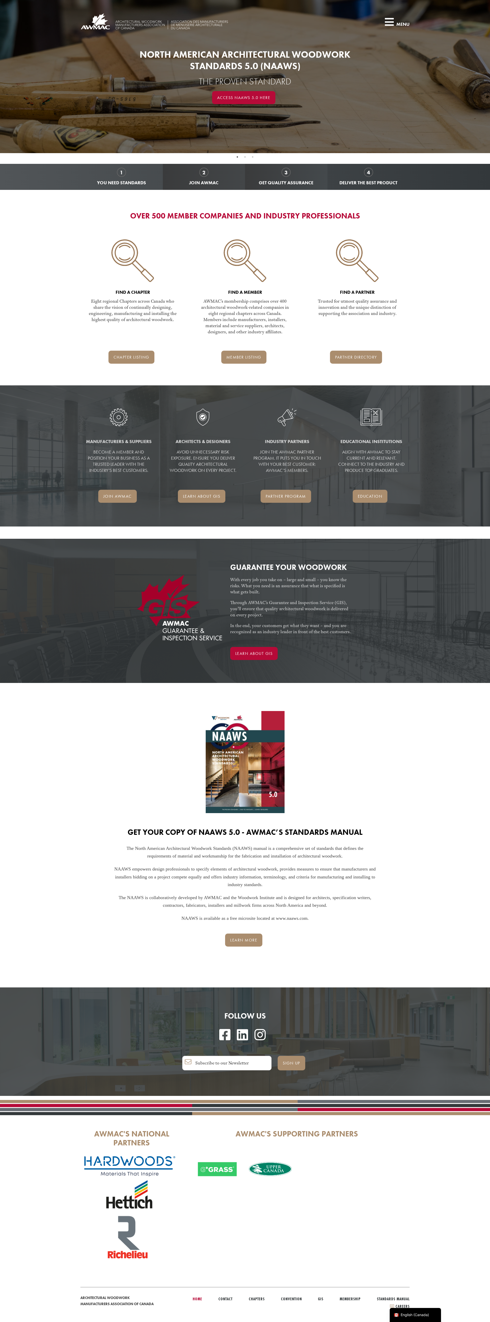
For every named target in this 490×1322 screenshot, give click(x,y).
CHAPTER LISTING (131, 357)
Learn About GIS (254, 653)
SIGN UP (291, 1063)
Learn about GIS (201, 496)
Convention (291, 1299)
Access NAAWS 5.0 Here (244, 97)
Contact (225, 1299)
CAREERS (402, 1306)
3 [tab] (252, 157)
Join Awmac (117, 496)
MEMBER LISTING (243, 357)
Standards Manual (393, 1299)
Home (197, 1299)
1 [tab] (237, 157)
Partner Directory (356, 357)
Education (370, 496)
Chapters (257, 1299)
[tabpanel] (245, 76)
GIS (320, 1299)
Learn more (243, 940)
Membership (350, 1299)
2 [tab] (245, 157)
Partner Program (286, 496)
